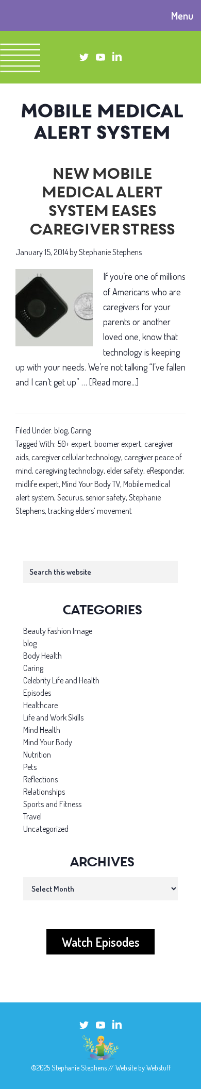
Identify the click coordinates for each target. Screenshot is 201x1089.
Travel (32, 816)
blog (61, 430)
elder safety (125, 470)
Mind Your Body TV (91, 484)
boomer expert (117, 444)
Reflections (40, 779)
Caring (81, 430)
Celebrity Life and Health (61, 680)
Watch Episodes (101, 942)
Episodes (37, 693)
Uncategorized (46, 829)
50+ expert (74, 444)
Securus (69, 497)
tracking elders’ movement (90, 511)
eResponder (164, 470)
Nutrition (37, 754)
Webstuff (158, 1067)
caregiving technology (69, 470)
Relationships (44, 791)
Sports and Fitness (52, 804)
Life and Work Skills (53, 717)
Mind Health (41, 730)
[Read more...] (114, 383)
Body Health (42, 655)
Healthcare (40, 705)
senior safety (106, 497)
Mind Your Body (47, 742)
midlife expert (37, 484)
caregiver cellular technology (76, 457)
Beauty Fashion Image (57, 631)
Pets (30, 767)
